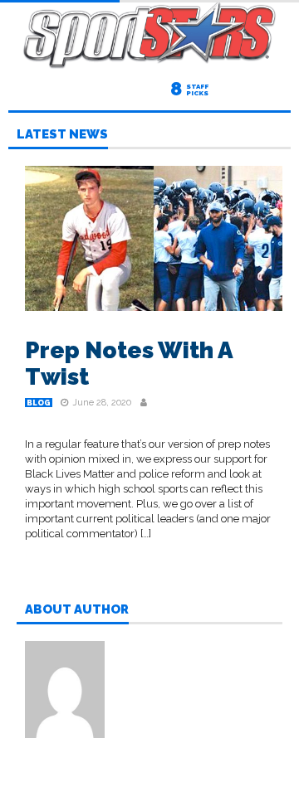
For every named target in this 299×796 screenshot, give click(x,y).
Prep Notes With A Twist (129, 364)
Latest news (62, 135)
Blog (39, 403)
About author (77, 610)
